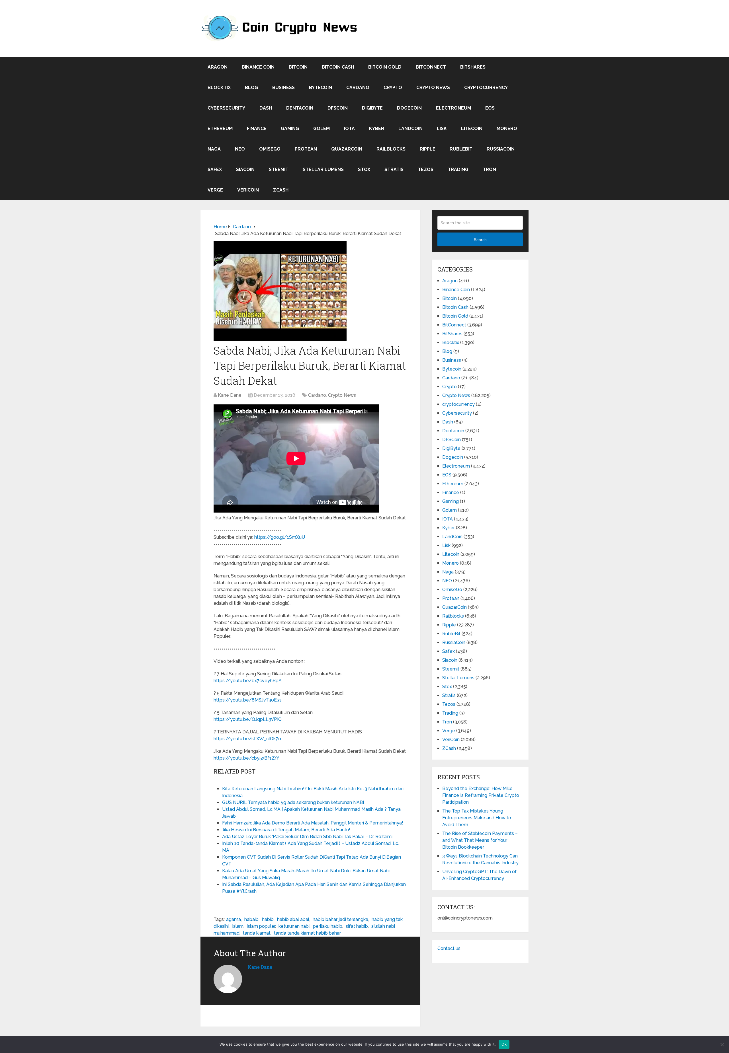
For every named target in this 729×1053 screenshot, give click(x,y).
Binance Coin (258, 67)
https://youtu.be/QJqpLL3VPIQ (248, 719)
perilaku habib (327, 926)
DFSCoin (337, 108)
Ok (504, 1044)
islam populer (261, 926)
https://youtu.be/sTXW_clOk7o (247, 738)
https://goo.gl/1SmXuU (279, 537)
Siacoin (245, 169)
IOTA (349, 128)
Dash (265, 108)
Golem (321, 128)
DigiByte (372, 108)
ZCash (280, 190)
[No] (722, 1044)
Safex (215, 169)
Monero (507, 128)
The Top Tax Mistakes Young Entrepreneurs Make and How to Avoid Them (476, 817)
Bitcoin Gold (385, 67)
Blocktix (219, 87)
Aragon (218, 67)
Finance (257, 128)
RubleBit (461, 149)
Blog (251, 87)
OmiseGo (269, 149)
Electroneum (453, 108)
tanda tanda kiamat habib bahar (307, 933)
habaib (251, 919)
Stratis (394, 169)
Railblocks (391, 149)
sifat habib (357, 926)
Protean (306, 149)
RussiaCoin (501, 149)
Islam (237, 926)
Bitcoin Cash (338, 67)
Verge (215, 190)
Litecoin (471, 128)
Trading (458, 169)
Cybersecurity (226, 108)
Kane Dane (229, 395)
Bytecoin (320, 87)
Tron (489, 169)
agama (233, 919)
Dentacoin (299, 108)
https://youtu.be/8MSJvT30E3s (248, 700)
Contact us (448, 948)
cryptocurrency (486, 87)
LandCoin (410, 128)
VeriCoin (248, 190)
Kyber (376, 128)
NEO (240, 149)
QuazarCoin (346, 149)
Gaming (290, 128)
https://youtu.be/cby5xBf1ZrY (246, 758)
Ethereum (220, 128)
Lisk (442, 128)
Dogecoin (409, 108)
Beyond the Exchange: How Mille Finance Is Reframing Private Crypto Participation (480, 795)
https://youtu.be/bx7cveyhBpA (248, 680)
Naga (214, 149)
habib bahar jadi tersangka (340, 919)
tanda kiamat (257, 933)
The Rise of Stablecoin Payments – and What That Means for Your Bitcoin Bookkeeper (480, 840)
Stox (364, 169)
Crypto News (433, 87)
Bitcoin (298, 67)
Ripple (427, 149)
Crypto (393, 87)
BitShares (473, 67)
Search (480, 239)
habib (268, 919)
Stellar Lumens (323, 169)
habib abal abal (293, 919)
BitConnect (431, 67)
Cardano (357, 87)
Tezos (425, 169)
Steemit (278, 169)
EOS (490, 108)
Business (283, 87)
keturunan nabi (294, 926)
